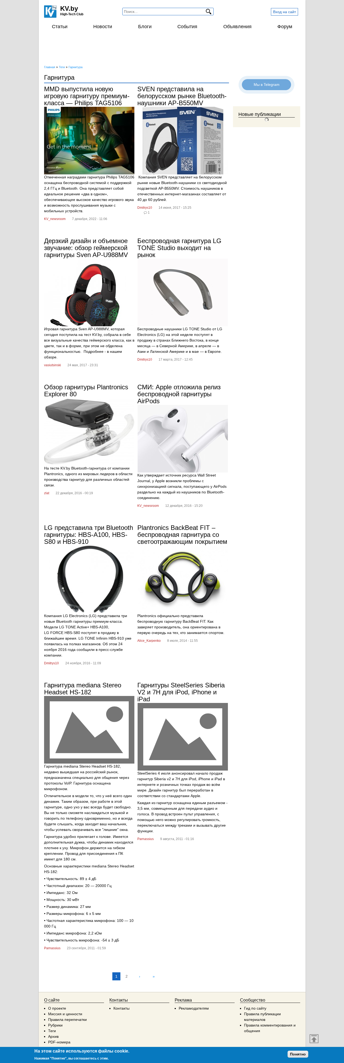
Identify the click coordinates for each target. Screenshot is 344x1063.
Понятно (298, 1054)
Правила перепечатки (67, 1019)
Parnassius (52, 948)
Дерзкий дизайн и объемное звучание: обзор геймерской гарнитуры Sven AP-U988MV (86, 247)
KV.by (69, 8)
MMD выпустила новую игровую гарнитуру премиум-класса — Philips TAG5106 (87, 96)
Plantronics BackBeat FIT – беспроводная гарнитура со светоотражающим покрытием (182, 534)
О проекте (57, 1008)
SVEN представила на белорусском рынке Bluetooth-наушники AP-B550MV (182, 96)
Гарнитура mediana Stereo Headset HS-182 (82, 688)
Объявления (237, 26)
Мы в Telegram (266, 84)
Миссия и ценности (65, 1014)
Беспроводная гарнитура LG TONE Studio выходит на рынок (179, 247)
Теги (52, 1031)
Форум (284, 26)
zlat (46, 493)
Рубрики (55, 1025)
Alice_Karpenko (149, 641)
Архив (53, 1036)
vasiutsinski (52, 365)
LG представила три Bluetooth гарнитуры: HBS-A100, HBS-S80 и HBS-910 (88, 534)
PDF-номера (59, 1042)
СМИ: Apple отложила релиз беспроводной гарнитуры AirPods (179, 394)
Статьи (59, 26)
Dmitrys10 (144, 208)
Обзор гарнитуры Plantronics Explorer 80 (86, 390)
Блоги (145, 26)
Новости (102, 26)
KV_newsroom (55, 219)
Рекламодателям (194, 1008)
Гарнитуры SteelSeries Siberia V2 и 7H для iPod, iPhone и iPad (181, 692)
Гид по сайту (255, 1008)
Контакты (121, 1008)
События (187, 26)
